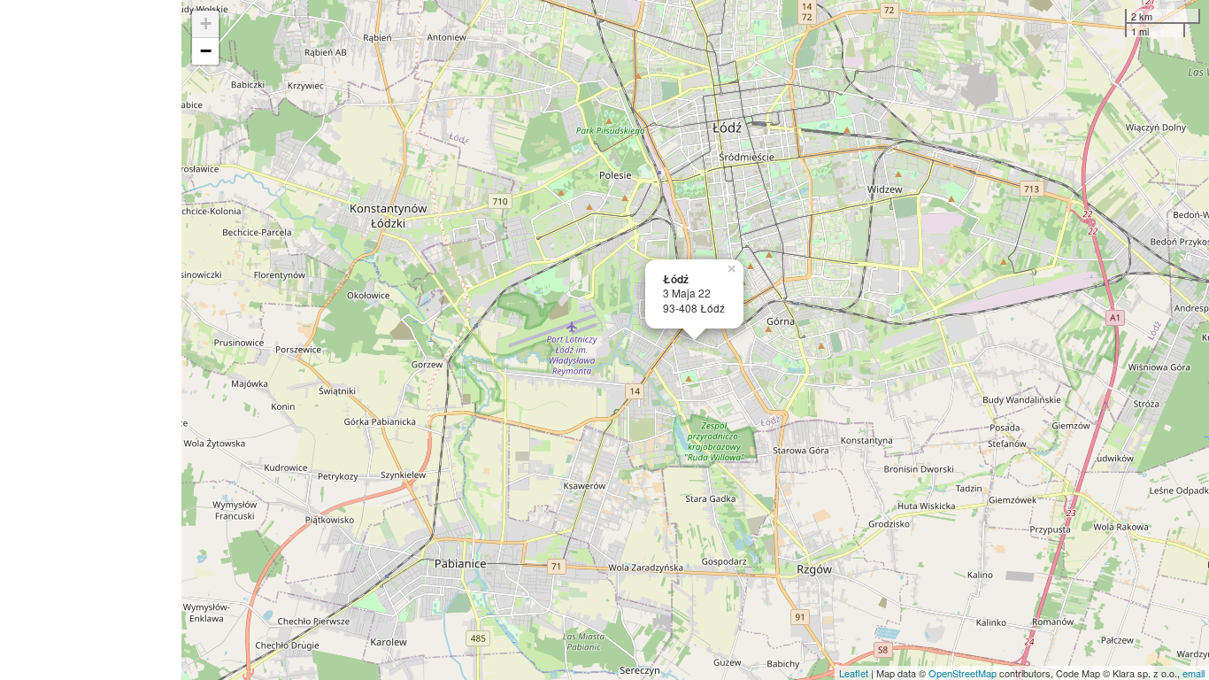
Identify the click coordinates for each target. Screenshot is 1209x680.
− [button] (206, 51)
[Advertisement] (90, 340)
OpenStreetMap (962, 673)
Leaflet (853, 673)
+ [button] (206, 23)
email (1193, 673)
